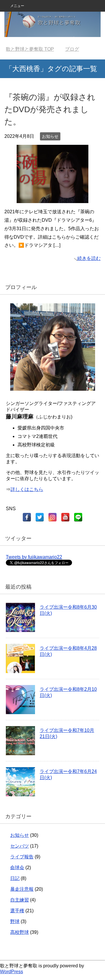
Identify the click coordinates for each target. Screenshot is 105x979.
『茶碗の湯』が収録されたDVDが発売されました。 (49, 109)
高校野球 (19, 932)
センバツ (19, 846)
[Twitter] (39, 517)
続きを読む (89, 258)
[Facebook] (26, 517)
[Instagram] (52, 517)
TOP (30, 49)
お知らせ (50, 136)
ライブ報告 (22, 856)
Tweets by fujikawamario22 (34, 556)
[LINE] (78, 517)
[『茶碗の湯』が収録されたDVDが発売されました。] (52, 198)
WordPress (11, 971)
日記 (15, 878)
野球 (15, 921)
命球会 (17, 867)
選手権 (17, 910)
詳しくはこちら (26, 489)
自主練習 (19, 899)
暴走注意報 (22, 889)
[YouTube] (65, 517)
